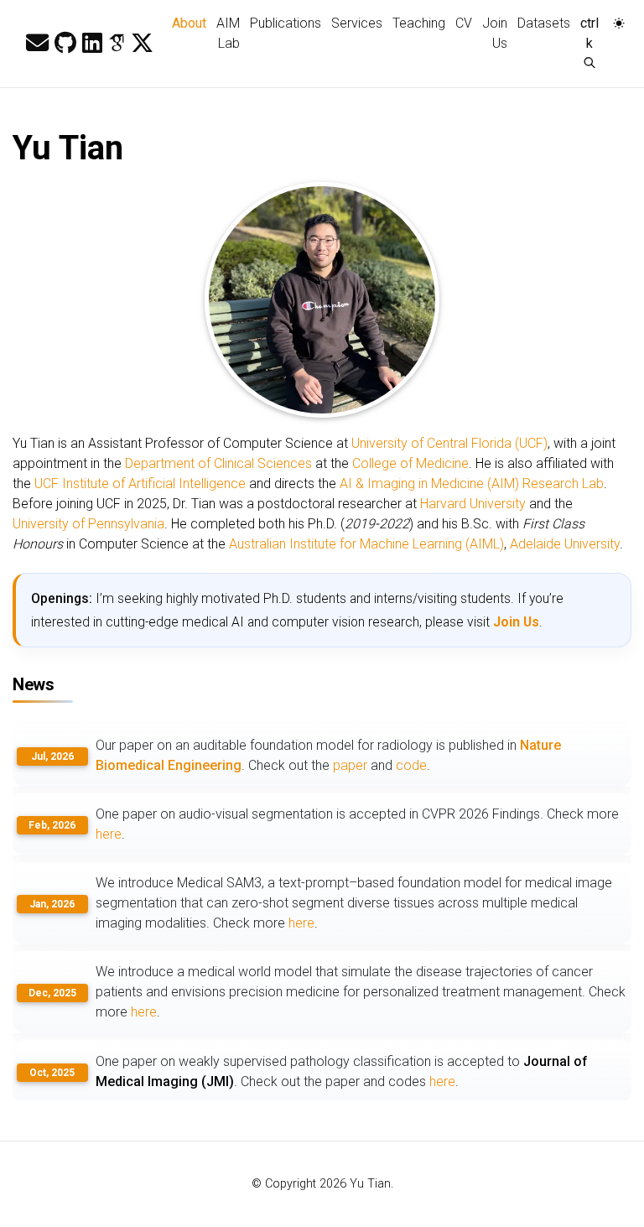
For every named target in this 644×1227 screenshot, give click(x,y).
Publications (285, 23)
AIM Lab (228, 33)
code (411, 765)
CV (463, 23)
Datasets (543, 23)
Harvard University (473, 504)
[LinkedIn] (92, 43)
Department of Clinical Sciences (218, 463)
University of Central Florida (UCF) (449, 443)
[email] (37, 43)
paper (350, 765)
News (33, 684)
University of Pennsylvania (88, 524)
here (109, 834)
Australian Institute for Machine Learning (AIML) (366, 544)
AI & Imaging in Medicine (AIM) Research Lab (472, 483)
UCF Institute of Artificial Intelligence (140, 483)
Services (356, 23)
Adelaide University (565, 544)
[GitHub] (65, 43)
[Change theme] (615, 18)
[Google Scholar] (116, 43)
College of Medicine (410, 463)
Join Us (494, 33)
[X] (142, 43)
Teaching (418, 23)
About (191, 22)
